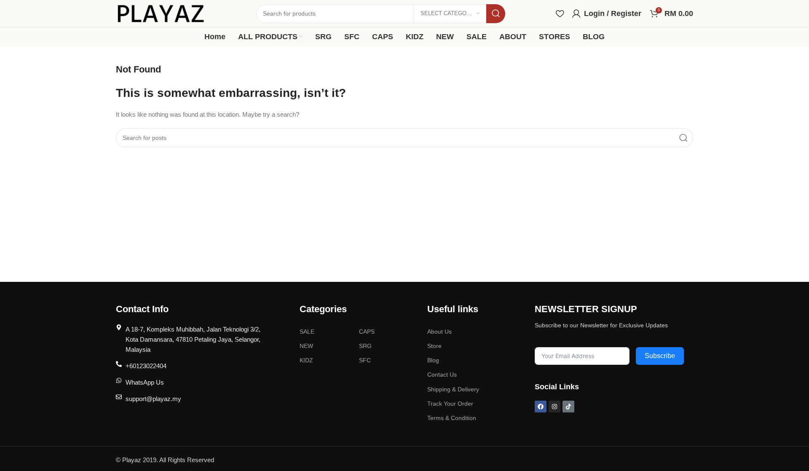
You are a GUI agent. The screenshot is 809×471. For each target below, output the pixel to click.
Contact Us (442, 374)
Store (434, 346)
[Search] (495, 13)
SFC (365, 360)
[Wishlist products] (560, 13)
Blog (433, 360)
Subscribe (660, 355)
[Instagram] (554, 406)
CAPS (367, 331)
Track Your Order (450, 403)
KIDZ (306, 360)
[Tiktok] (568, 406)
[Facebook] (540, 406)
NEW (306, 346)
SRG (365, 346)
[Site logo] (161, 12)
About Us (439, 331)
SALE (307, 331)
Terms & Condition (451, 418)
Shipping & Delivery (453, 389)
